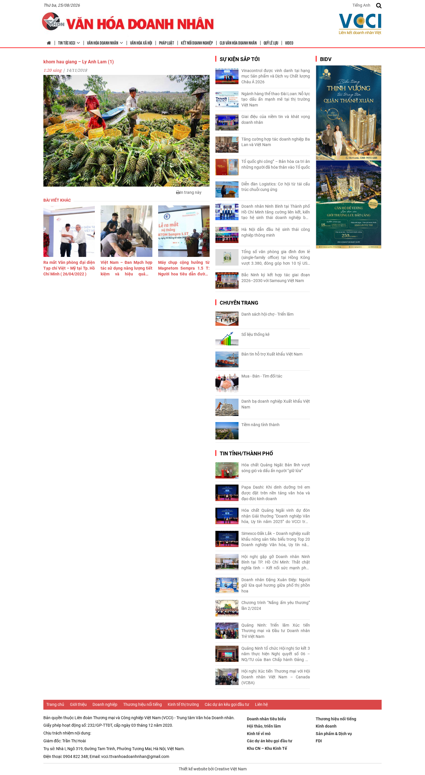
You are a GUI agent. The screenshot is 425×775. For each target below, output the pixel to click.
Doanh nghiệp (105, 704)
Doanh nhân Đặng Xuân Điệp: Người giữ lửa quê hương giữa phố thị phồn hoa (275, 585)
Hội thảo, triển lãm (264, 726)
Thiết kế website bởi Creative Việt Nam (213, 769)
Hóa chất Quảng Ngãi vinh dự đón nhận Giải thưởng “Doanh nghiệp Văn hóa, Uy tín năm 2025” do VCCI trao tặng (275, 516)
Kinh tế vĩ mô (259, 733)
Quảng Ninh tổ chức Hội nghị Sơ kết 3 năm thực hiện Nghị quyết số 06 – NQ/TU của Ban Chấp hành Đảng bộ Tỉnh (275, 654)
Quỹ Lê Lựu (271, 42)
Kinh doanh (326, 726)
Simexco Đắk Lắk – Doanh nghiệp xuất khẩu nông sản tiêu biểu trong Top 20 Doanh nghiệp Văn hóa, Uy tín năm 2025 (275, 539)
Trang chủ (55, 704)
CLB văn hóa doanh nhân (238, 42)
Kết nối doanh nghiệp (197, 42)
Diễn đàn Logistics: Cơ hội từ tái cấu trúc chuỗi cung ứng (275, 187)
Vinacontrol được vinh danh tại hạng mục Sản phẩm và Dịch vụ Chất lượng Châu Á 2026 (275, 76)
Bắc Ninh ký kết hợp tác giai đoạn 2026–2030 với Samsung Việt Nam (275, 278)
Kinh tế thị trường (183, 704)
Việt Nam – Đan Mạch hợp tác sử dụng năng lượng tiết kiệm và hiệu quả (126, 268)
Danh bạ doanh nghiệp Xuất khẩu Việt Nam (275, 404)
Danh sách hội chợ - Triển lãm (267, 314)
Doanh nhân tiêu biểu (266, 719)
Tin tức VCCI (66, 42)
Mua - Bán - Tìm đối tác (261, 376)
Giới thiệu (78, 704)
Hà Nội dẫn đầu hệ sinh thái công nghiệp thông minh (275, 232)
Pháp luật (166, 42)
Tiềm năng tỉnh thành (260, 424)
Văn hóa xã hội (141, 42)
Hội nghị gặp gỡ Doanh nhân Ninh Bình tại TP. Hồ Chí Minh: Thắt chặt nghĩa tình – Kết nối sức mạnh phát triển (275, 562)
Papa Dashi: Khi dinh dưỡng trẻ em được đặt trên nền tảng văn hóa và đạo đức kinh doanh (275, 493)
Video (289, 42)
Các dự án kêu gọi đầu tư (227, 704)
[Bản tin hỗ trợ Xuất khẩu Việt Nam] (227, 359)
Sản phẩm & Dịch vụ (334, 733)
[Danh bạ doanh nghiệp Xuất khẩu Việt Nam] (227, 407)
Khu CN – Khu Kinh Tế (267, 748)
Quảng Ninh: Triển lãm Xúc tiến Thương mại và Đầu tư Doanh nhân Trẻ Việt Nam (275, 631)
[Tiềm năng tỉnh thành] (227, 430)
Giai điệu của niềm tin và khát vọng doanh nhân (275, 119)
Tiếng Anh (361, 5)
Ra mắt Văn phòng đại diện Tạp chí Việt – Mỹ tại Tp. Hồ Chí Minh (69, 268)
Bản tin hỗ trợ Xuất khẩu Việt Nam (271, 354)
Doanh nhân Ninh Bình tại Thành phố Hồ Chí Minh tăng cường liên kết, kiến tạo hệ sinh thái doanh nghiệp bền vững (275, 212)
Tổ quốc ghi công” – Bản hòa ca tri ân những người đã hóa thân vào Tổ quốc (275, 164)
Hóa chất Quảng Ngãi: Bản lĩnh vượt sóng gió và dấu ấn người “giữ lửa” (275, 468)
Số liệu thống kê (255, 334)
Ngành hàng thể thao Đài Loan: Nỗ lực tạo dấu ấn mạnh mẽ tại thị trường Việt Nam (275, 99)
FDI (319, 741)
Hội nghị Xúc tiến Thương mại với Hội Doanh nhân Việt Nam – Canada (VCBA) (275, 677)
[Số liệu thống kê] (227, 338)
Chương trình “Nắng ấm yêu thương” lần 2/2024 (275, 605)
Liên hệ (261, 704)
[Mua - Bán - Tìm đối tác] (227, 383)
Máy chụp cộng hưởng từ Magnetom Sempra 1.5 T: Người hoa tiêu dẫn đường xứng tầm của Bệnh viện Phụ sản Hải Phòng (184, 268)
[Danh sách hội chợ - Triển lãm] (227, 319)
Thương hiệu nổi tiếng (142, 704)
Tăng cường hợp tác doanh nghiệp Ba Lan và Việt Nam (275, 142)
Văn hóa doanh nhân (102, 42)
